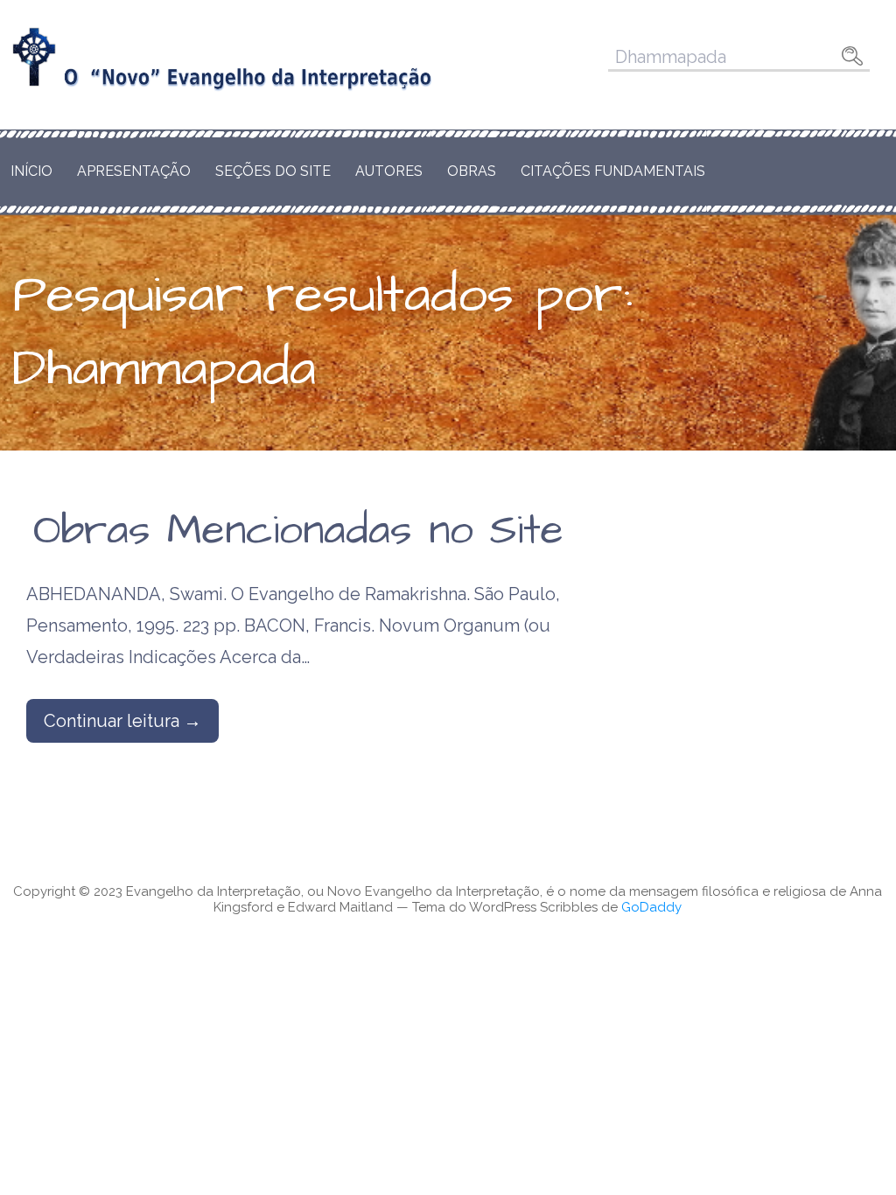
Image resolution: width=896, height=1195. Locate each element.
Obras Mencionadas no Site (298, 531)
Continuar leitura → (122, 720)
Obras (471, 171)
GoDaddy (651, 907)
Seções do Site (273, 171)
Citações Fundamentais (613, 171)
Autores (389, 171)
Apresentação (134, 171)
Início (31, 171)
